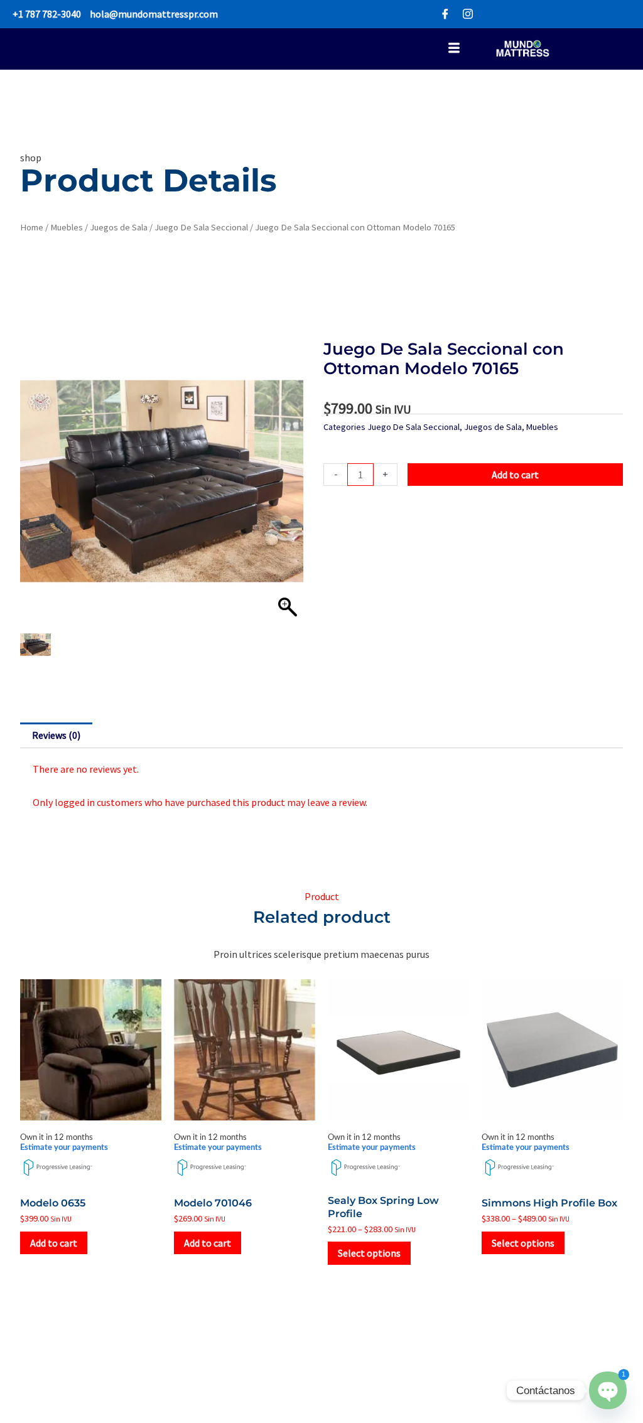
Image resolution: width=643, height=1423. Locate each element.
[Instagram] (468, 14)
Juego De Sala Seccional (201, 227)
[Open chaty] (607, 1390)
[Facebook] (445, 14)
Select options (369, 1253)
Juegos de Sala (119, 227)
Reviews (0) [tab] (56, 735)
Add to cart (515, 474)
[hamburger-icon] (454, 49)
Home (31, 227)
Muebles (66, 227)
